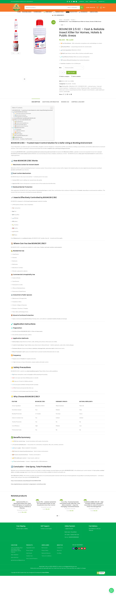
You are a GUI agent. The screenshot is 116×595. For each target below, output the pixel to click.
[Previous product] (60, 25)
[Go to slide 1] (57, 515)
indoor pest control (64, 89)
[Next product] (64, 25)
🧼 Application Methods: (20, 130)
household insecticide (96, 88)
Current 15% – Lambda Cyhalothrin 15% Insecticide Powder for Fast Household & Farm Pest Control (46, 503)
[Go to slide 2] (58, 515)
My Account (45, 547)
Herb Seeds (29, 553)
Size (60, 67)
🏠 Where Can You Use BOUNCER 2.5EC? (22, 119)
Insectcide (24, 510)
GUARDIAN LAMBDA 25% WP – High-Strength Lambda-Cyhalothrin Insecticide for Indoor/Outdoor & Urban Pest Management (94, 504)
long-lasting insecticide (75, 89)
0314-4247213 (14, 557)
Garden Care (29, 555)
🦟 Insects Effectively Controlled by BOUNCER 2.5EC (24, 118)
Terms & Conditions (46, 555)
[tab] (36, 101)
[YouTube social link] (74, 1)
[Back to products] (62, 25)
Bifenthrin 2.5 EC (73, 86)
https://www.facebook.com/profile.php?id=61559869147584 (26, 480)
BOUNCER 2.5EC (83, 86)
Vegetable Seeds (30, 547)
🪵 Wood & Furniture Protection (21, 126)
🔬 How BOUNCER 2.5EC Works (20, 112)
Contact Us (60, 547)
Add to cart (71, 72)
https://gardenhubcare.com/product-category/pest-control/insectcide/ (28, 484)
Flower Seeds (29, 550)
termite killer (67, 91)
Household (66, 19)
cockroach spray (92, 86)
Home (60, 19)
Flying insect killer (85, 88)
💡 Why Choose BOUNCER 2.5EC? (20, 135)
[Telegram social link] (71, 94)
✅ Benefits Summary (17, 137)
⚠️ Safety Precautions (17, 133)
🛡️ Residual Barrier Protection (21, 116)
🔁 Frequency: (18, 132)
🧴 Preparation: (18, 129)
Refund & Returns (46, 553)
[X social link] (69, 1)
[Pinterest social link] (76, 1)
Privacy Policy (45, 550)
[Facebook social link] (67, 1)
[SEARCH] (82, 7)
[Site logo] (16, 7)
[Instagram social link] (72, 1)
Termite (73, 19)
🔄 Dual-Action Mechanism (20, 115)
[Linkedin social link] (69, 94)
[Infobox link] (22, 527)
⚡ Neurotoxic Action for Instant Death (23, 113)
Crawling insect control (74, 88)
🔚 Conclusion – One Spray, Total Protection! (22, 139)
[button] (13, 53)
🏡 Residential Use (19, 121)
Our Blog (59, 553)
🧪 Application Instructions (18, 127)
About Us (59, 550)
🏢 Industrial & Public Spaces (21, 124)
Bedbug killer (65, 86)
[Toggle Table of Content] (51, 108)
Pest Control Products (31, 558)
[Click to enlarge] (25, 79)
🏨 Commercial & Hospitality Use (21, 123)
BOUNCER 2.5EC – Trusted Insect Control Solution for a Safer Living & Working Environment (33, 110)
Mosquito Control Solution (88, 89)
